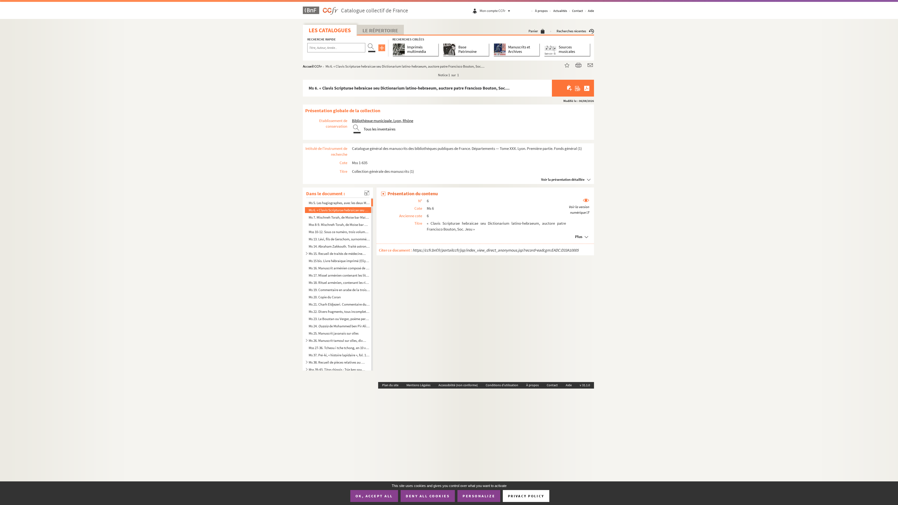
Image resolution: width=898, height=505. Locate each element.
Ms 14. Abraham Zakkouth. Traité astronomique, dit (339, 246)
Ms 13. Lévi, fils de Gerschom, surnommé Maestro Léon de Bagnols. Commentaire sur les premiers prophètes (339, 239)
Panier (533, 31)
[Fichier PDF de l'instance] (587, 88)
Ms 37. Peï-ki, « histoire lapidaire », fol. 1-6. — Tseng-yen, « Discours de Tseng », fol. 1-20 (339, 355)
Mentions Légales (418, 385)
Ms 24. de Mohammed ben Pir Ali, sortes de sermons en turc (339, 326)
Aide (591, 11)
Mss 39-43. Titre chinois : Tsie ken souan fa (337, 369)
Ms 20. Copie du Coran (325, 297)
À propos (541, 11)
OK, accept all (374, 496)
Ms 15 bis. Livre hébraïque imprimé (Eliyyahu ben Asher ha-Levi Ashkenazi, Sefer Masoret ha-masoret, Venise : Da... (339, 261)
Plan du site (390, 385)
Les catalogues (330, 30)
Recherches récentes (571, 31)
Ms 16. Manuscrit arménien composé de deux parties (339, 268)
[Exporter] (578, 88)
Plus (578, 236)
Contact (577, 11)
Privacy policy (526, 496)
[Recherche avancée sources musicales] (551, 49)
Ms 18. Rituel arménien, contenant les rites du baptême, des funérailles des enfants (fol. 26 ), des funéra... (339, 282)
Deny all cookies (428, 496)
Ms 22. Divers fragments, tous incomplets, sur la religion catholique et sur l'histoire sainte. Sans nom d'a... (339, 311)
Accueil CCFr (312, 66)
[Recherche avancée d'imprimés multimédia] (399, 49)
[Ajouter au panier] (570, 88)
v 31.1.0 (585, 385)
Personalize (479, 496)
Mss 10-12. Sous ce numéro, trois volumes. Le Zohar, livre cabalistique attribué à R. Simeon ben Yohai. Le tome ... (339, 232)
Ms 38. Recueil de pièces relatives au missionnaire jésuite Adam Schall (337, 362)
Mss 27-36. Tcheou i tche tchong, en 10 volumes (339, 348)
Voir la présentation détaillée (563, 179)
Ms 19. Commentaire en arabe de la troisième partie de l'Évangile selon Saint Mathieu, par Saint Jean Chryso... (339, 290)
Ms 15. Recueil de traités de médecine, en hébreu (337, 253)
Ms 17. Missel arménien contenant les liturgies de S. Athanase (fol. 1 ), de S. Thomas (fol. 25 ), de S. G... (339, 275)
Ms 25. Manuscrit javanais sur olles (333, 333)
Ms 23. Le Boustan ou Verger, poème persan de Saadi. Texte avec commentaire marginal (339, 319)
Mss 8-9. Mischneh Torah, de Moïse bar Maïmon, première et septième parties (339, 224)
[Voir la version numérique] (579, 207)
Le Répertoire (380, 30)
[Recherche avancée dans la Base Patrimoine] (450, 49)
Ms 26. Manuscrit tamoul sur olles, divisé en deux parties (337, 340)
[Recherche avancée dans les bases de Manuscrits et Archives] (500, 49)
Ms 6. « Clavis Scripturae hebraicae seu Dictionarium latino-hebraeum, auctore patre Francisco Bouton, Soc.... (339, 210)
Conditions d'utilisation (502, 385)
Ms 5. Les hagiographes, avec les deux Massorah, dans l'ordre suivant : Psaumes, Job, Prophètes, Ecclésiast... (339, 203)
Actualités (560, 11)
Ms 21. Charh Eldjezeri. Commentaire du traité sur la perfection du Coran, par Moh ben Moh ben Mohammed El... (339, 304)
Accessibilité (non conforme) (458, 385)
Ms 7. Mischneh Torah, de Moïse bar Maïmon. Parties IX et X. (339, 217)
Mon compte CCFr (492, 10)
